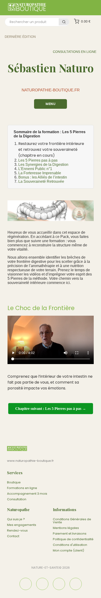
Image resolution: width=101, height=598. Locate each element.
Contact (13, 536)
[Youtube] (76, 584)
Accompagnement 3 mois (27, 493)
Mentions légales (66, 528)
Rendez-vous (17, 530)
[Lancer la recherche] (64, 21)
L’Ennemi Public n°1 (35, 169)
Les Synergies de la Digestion (43, 165)
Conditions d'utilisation (70, 545)
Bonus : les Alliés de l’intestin (42, 177)
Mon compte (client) (68, 550)
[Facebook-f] (25, 584)
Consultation (16, 499)
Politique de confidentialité (73, 539)
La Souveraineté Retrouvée (41, 181)
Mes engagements (21, 525)
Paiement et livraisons (69, 533)
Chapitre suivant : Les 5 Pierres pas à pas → (50, 409)
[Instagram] (42, 584)
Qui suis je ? (16, 519)
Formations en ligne (22, 488)
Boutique (14, 482)
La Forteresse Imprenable (39, 173)
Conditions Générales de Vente (72, 520)
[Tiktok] (59, 584)
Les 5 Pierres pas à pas (38, 160)
